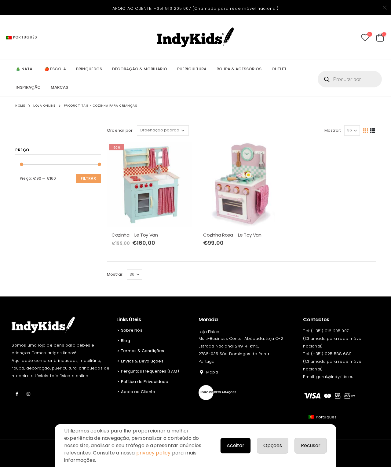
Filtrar (88, 178)
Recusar (310, 445)
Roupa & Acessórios (239, 69)
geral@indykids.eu (334, 377)
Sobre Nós (131, 330)
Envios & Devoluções (142, 361)
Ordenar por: (120, 130)
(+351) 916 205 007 (330, 331)
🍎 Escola (55, 69)
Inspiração (28, 87)
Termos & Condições (142, 351)
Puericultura (191, 69)
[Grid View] (366, 130)
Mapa (212, 372)
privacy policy (153, 452)
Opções (272, 445)
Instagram (28, 394)
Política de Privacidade (145, 381)
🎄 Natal (25, 69)
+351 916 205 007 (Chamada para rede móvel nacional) (216, 8)
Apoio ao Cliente (138, 392)
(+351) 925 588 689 (331, 354)
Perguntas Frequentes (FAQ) (150, 371)
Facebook (16, 394)
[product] (241, 184)
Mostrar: (332, 130)
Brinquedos (89, 69)
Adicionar (182, 151)
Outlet (279, 69)
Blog (125, 341)
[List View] (373, 130)
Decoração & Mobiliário (139, 69)
